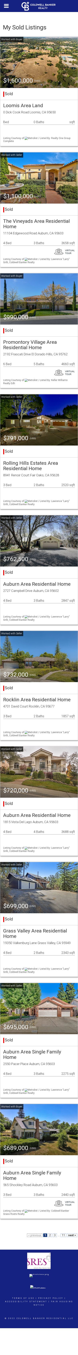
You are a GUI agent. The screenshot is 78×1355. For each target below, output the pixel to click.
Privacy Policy (50, 1298)
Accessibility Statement (26, 1302)
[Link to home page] (39, 6)
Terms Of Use (23, 1298)
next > (72, 1235)
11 (63, 1235)
